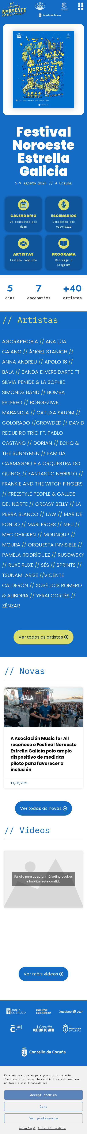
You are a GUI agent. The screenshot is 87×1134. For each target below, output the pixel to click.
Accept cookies (43, 1095)
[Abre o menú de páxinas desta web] (81, 6)
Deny (43, 1107)
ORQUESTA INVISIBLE (52, 544)
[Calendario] (23, 204)
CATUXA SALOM (55, 412)
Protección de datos (52, 1128)
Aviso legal (27, 1128)
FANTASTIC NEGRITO (52, 473)
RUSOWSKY (71, 554)
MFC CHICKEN (19, 534)
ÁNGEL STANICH (48, 351)
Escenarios (63, 215)
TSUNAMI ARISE (20, 575)
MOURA (11, 544)
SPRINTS (66, 564)
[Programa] (63, 243)
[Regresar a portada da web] (14, 9)
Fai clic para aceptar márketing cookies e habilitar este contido (43, 879)
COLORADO (16, 422)
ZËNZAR (11, 605)
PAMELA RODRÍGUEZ (26, 554)
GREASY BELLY (51, 504)
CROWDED (49, 422)
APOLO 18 (56, 361)
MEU (68, 524)
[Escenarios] (63, 204)
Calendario (23, 215)
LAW (51, 514)
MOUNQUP (56, 534)
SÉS (45, 564)
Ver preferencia (43, 1118)
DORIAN (42, 443)
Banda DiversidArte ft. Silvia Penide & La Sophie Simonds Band (41, 382)
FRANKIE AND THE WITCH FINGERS (42, 483)
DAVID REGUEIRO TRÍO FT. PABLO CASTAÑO (43, 433)
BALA (8, 371)
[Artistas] (23, 243)
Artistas (23, 254)
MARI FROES (41, 524)
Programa (64, 254)
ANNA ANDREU (19, 361)
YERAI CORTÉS (52, 595)
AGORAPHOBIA (20, 341)
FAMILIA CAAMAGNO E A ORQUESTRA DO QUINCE (41, 463)
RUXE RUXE (20, 564)
